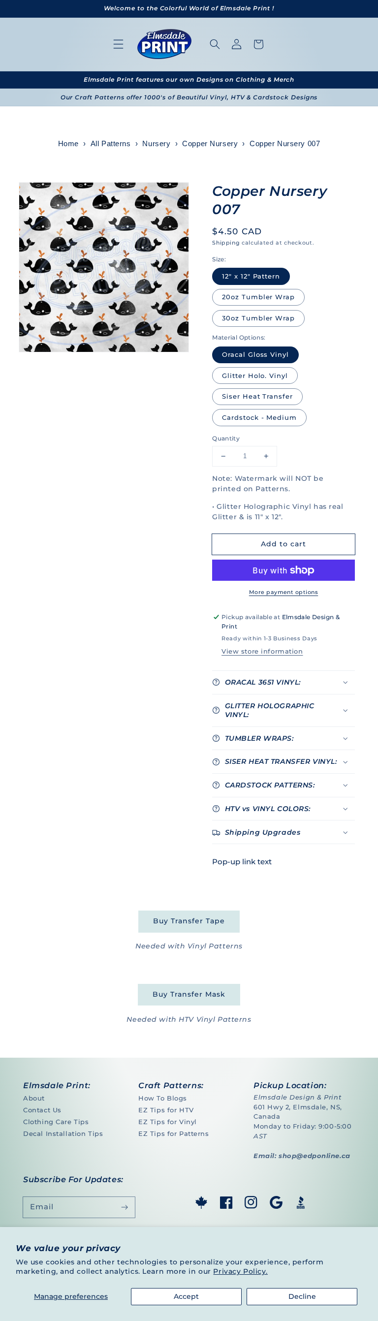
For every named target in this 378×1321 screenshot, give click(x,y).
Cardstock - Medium (259, 417)
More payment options (283, 592)
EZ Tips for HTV (166, 1110)
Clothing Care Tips (56, 1122)
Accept (186, 1296)
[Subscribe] (124, 1207)
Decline (302, 1296)
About (34, 1098)
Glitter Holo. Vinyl (255, 375)
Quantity (226, 438)
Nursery (156, 144)
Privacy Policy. (240, 1271)
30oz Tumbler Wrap (258, 318)
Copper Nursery (210, 144)
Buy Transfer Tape (188, 920)
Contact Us (42, 1110)
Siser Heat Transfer (257, 396)
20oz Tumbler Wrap (258, 297)
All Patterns (111, 144)
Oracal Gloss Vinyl (255, 354)
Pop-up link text (242, 861)
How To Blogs (162, 1098)
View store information (262, 651)
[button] (118, 44)
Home (68, 144)
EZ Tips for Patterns (173, 1133)
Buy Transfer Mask (189, 994)
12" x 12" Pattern (251, 276)
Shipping (226, 242)
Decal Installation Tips (63, 1133)
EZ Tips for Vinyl (167, 1122)
